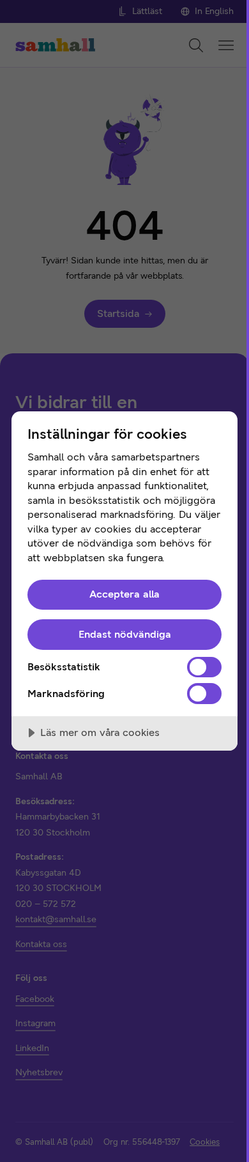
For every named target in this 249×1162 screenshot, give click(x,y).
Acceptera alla (124, 594)
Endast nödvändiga (125, 634)
